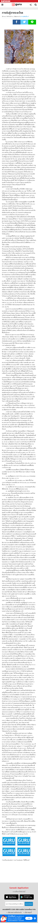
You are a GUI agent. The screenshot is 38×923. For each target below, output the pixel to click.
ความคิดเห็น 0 (25, 16)
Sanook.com (6, 1)
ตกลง (29, 918)
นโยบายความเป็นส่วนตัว (12, 920)
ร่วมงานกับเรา (28, 904)
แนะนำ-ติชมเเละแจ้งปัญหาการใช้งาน (14, 904)
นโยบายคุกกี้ (21, 920)
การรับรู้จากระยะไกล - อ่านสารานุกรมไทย (17, 5)
